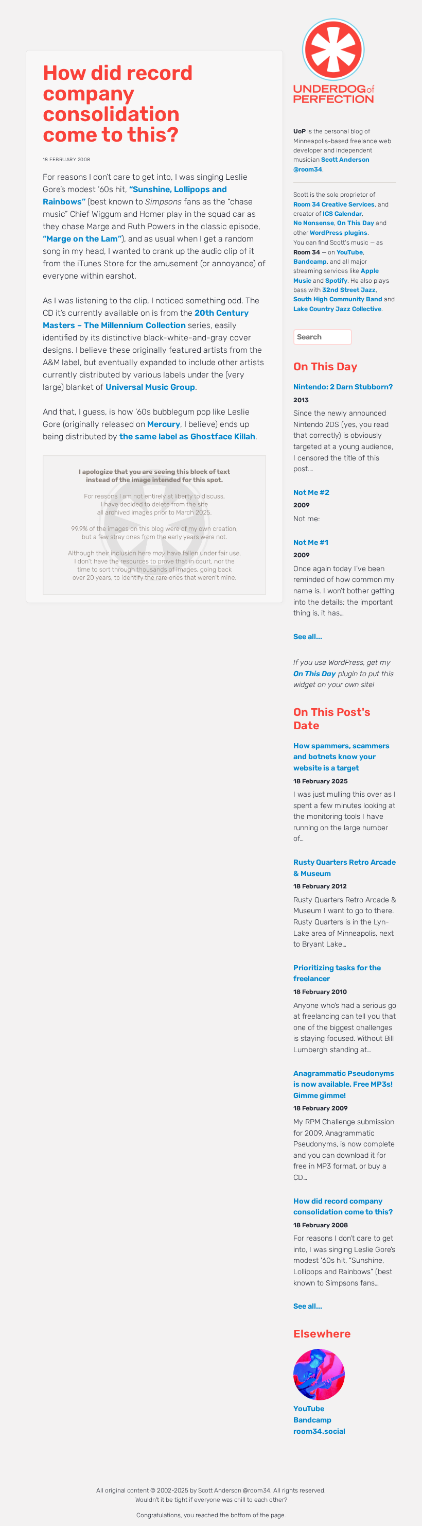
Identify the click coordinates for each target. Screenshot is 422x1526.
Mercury (163, 424)
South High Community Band (337, 299)
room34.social (319, 1431)
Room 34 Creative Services (334, 204)
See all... (307, 636)
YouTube (350, 252)
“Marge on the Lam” (82, 239)
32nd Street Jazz (349, 290)
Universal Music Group (150, 387)
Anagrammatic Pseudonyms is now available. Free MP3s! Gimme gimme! (343, 1084)
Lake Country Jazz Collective (337, 309)
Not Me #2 (311, 492)
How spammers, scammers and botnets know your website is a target (341, 757)
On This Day (355, 223)
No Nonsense (313, 223)
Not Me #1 (310, 542)
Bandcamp (310, 261)
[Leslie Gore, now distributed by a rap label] (154, 592)
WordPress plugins (338, 232)
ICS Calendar (342, 213)
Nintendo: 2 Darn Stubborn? (343, 387)
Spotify (336, 280)
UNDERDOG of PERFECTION (332, 51)
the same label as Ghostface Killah (187, 436)
